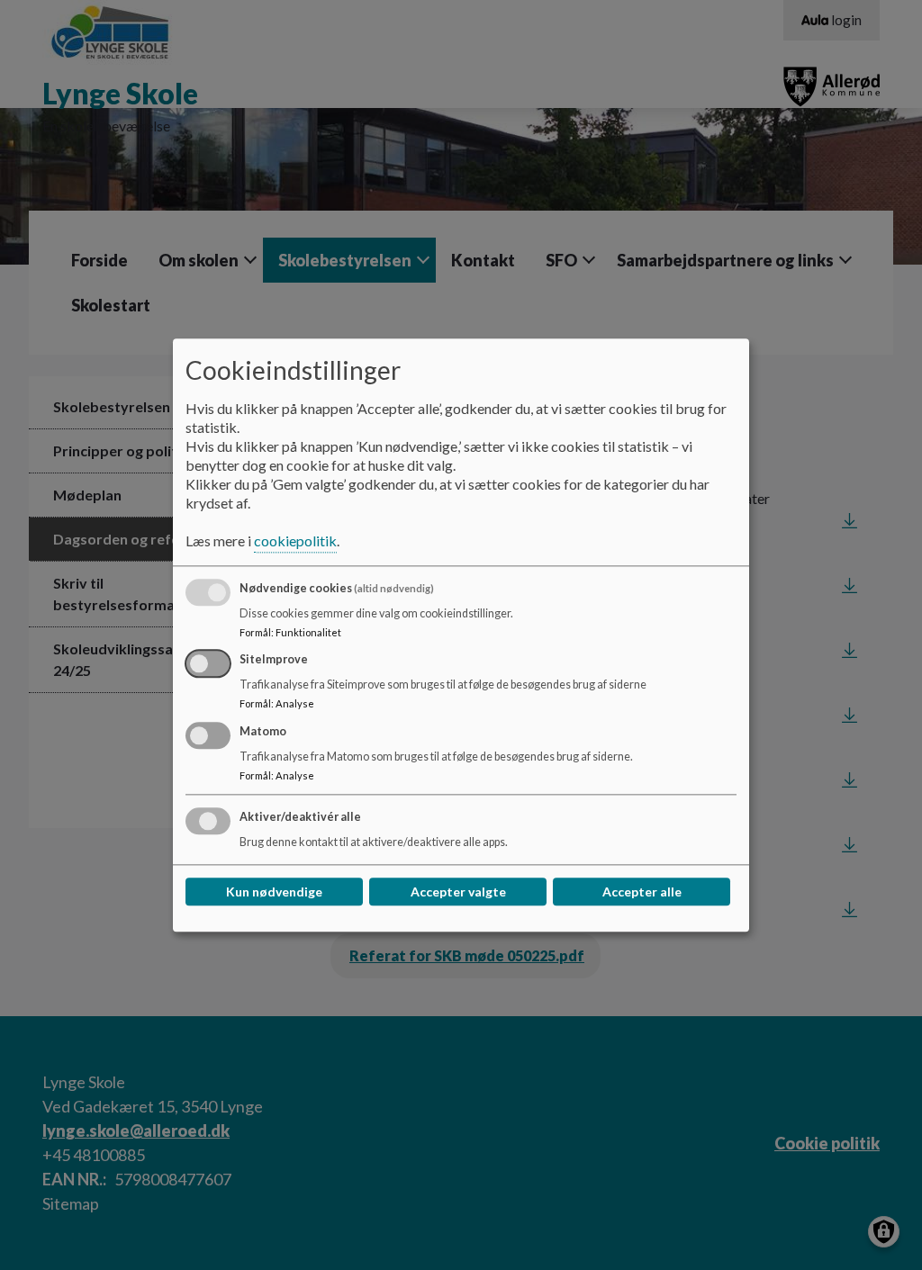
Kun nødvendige (274, 891)
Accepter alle (642, 891)
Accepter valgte (458, 891)
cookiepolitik (295, 540)
